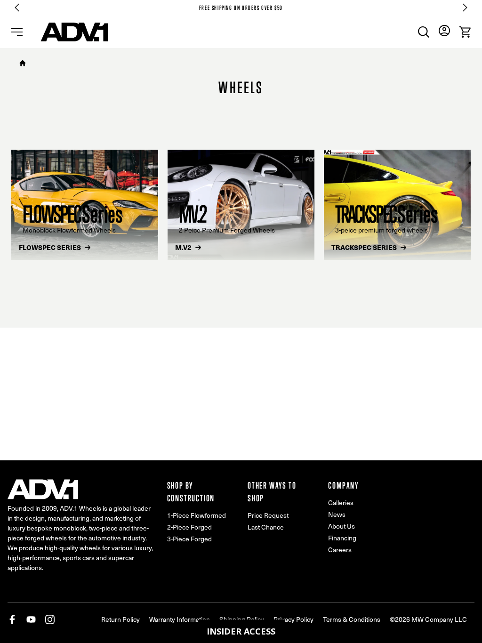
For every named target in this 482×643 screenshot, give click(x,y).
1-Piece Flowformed (196, 515)
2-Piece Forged (189, 526)
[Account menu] (444, 30)
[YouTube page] (31, 619)
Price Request (268, 515)
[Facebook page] (12, 619)
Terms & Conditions (351, 619)
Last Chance (266, 526)
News (336, 514)
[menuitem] (423, 32)
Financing (342, 537)
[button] (241, 631)
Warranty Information (179, 619)
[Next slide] (465, 7)
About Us (341, 526)
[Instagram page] (50, 619)
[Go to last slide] (17, 7)
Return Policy (120, 619)
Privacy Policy (293, 619)
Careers (340, 549)
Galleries (340, 502)
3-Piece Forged (189, 538)
